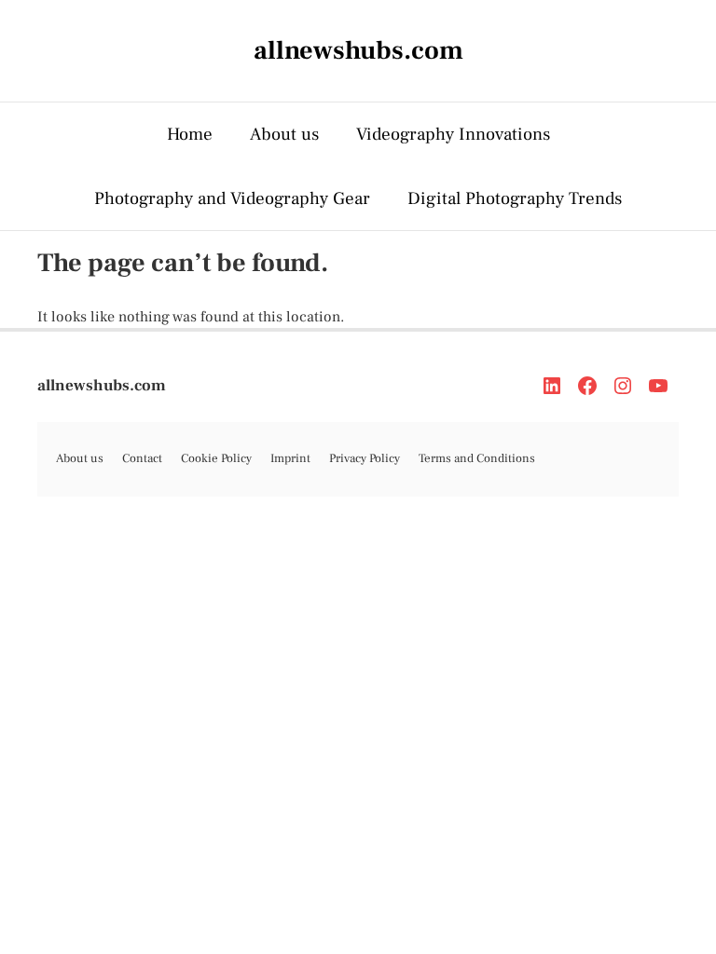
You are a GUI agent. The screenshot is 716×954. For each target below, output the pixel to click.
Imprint (290, 458)
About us (284, 134)
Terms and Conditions (477, 458)
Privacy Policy (364, 458)
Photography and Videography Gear (232, 198)
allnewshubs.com (101, 385)
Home (190, 134)
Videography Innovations (453, 134)
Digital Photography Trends (514, 198)
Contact (142, 458)
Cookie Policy (216, 458)
